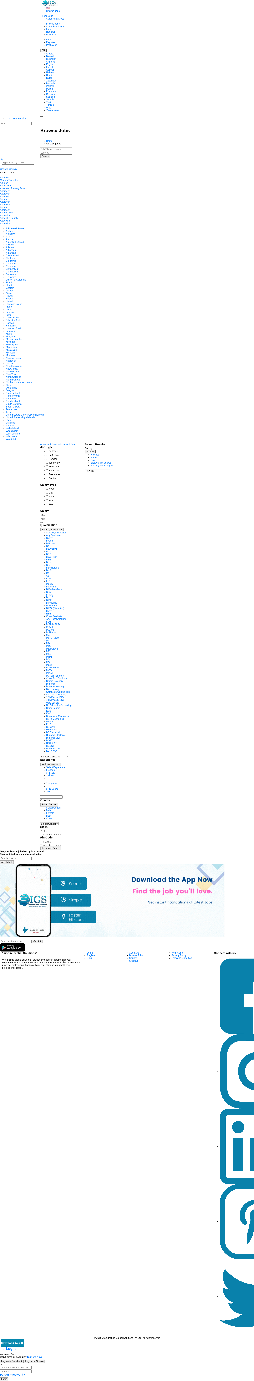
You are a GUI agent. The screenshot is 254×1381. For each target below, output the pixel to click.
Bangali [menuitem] (50, 56)
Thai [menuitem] (48, 102)
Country (133, 958)
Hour (51, 488)
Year (51, 500)
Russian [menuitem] (50, 94)
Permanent (54, 466)
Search (45, 156)
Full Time (53, 451)
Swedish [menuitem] (50, 99)
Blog (89, 958)
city (2, 159)
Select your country (16, 118)
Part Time (54, 455)
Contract (53, 478)
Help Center (178, 952)
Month (52, 496)
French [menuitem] (50, 67)
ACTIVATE (7, 862)
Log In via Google (34, 1361)
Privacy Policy (179, 955)
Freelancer (54, 474)
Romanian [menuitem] (51, 91)
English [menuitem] (50, 64)
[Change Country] (48, 7)
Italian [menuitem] (49, 78)
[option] (56, 532)
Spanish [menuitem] (50, 97)
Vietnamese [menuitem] (52, 110)
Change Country (8, 169)
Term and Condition (182, 958)
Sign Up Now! (34, 1357)
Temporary (54, 463)
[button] (51, 529)
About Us (134, 952)
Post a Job (51, 34)
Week (52, 504)
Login (49, 29)
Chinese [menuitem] (50, 61)
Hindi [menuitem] (49, 75)
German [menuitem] (50, 70)
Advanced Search (50, 848)
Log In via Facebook (11, 1361)
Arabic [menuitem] (49, 53)
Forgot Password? (12, 1374)
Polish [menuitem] (49, 88)
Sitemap (133, 961)
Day (51, 492)
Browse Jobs (53, 11)
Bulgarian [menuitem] (51, 59)
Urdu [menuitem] (48, 107)
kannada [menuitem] (50, 83)
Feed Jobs (47, 16)
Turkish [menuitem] (50, 105)
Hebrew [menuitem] (50, 72)
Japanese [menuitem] (51, 80)
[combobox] (60, 642)
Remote (53, 459)
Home (49, 141)
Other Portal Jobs (55, 18)
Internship (54, 470)
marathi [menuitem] (50, 86)
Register (50, 32)
